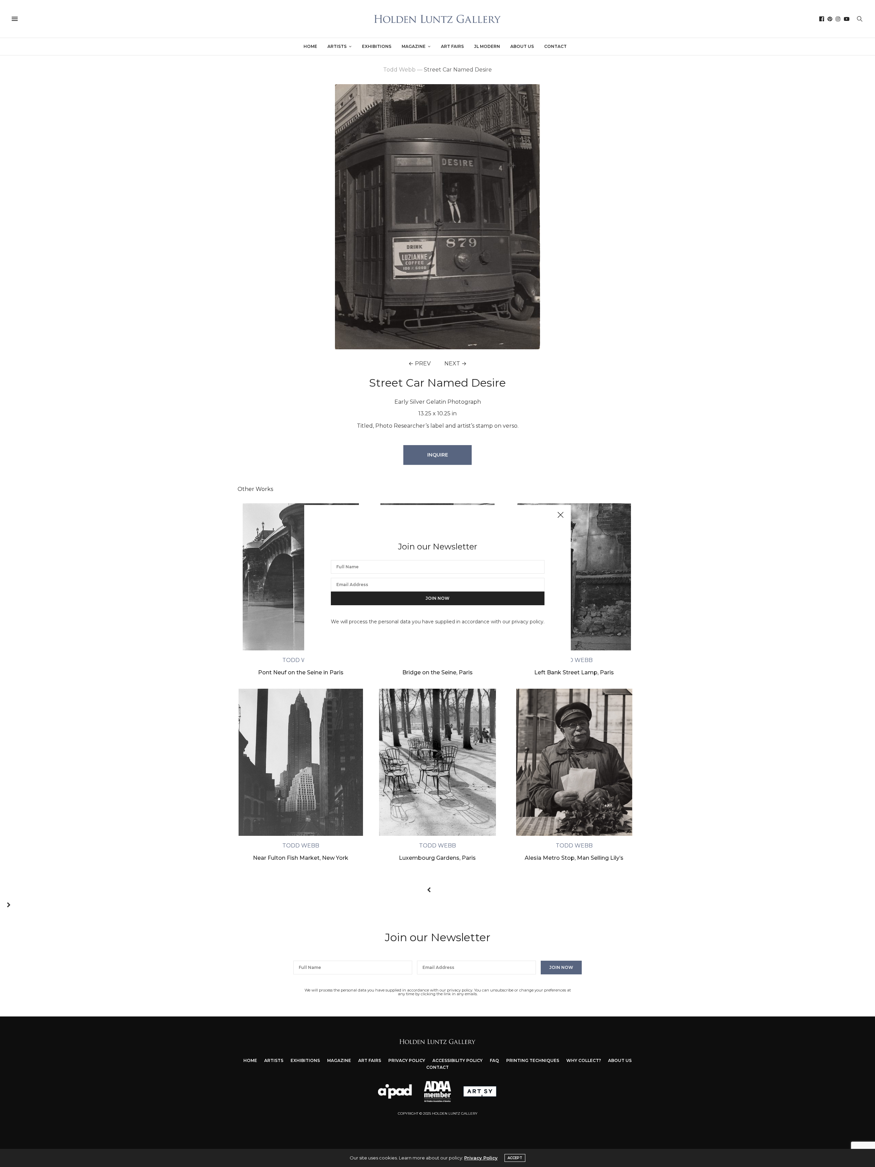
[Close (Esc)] (560, 515)
